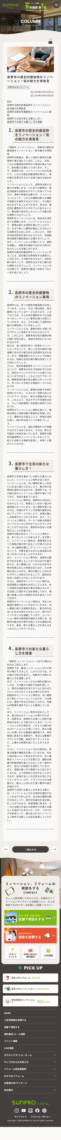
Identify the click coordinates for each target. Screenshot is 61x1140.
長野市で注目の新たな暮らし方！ (24, 118)
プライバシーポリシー (41, 1117)
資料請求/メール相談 (14, 1033)
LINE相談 (9, 1048)
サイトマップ (21, 1117)
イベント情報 (10, 1040)
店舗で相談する (12, 1027)
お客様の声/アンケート (15, 1082)
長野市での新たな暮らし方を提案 (24, 121)
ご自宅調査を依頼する (15, 1019)
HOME (7, 1012)
